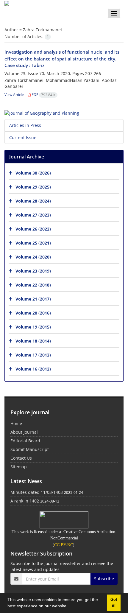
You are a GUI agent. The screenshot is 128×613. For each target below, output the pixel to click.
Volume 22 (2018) (33, 285)
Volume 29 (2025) (33, 187)
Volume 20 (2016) (33, 313)
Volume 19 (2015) (33, 327)
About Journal (24, 432)
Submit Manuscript (29, 449)
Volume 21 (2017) (33, 299)
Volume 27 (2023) (33, 215)
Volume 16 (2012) (33, 369)
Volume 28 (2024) (33, 201)
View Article (14, 94)
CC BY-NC (63, 545)
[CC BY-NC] (64, 519)
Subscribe (104, 578)
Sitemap (18, 466)
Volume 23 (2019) (33, 271)
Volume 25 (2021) (33, 243)
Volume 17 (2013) (33, 355)
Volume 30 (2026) (33, 173)
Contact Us (21, 458)
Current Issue (22, 137)
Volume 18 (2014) (33, 341)
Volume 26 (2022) (33, 229)
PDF (43, 94)
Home (16, 423)
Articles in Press (25, 125)
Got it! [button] (113, 603)
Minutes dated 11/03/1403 (36, 492)
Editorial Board (25, 441)
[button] (70, 607)
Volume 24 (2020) (33, 257)
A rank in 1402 (24, 501)
